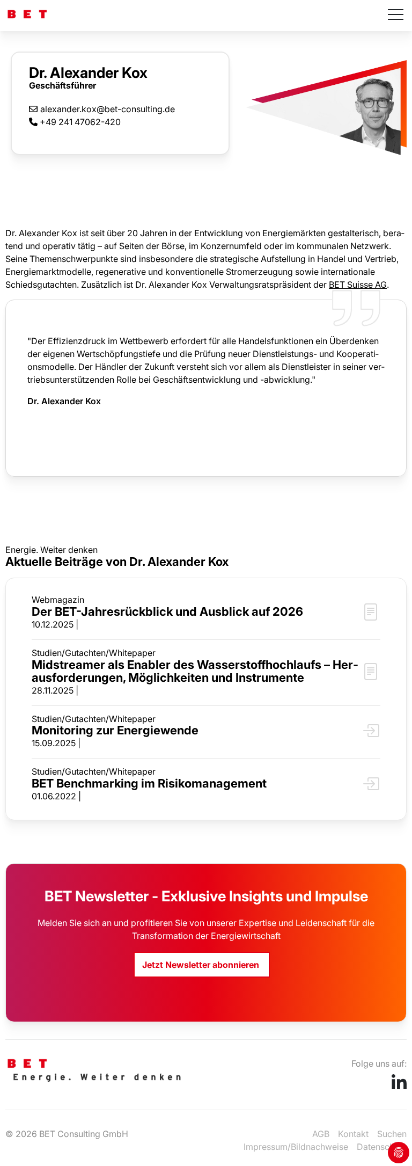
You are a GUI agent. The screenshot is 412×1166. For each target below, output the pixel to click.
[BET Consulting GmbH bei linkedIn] (399, 1086)
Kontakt (353, 1133)
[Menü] (396, 16)
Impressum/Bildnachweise (296, 1146)
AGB (320, 1133)
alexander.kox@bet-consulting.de (107, 108)
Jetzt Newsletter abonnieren (201, 964)
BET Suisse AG (358, 284)
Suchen (392, 1133)
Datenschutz (382, 1146)
